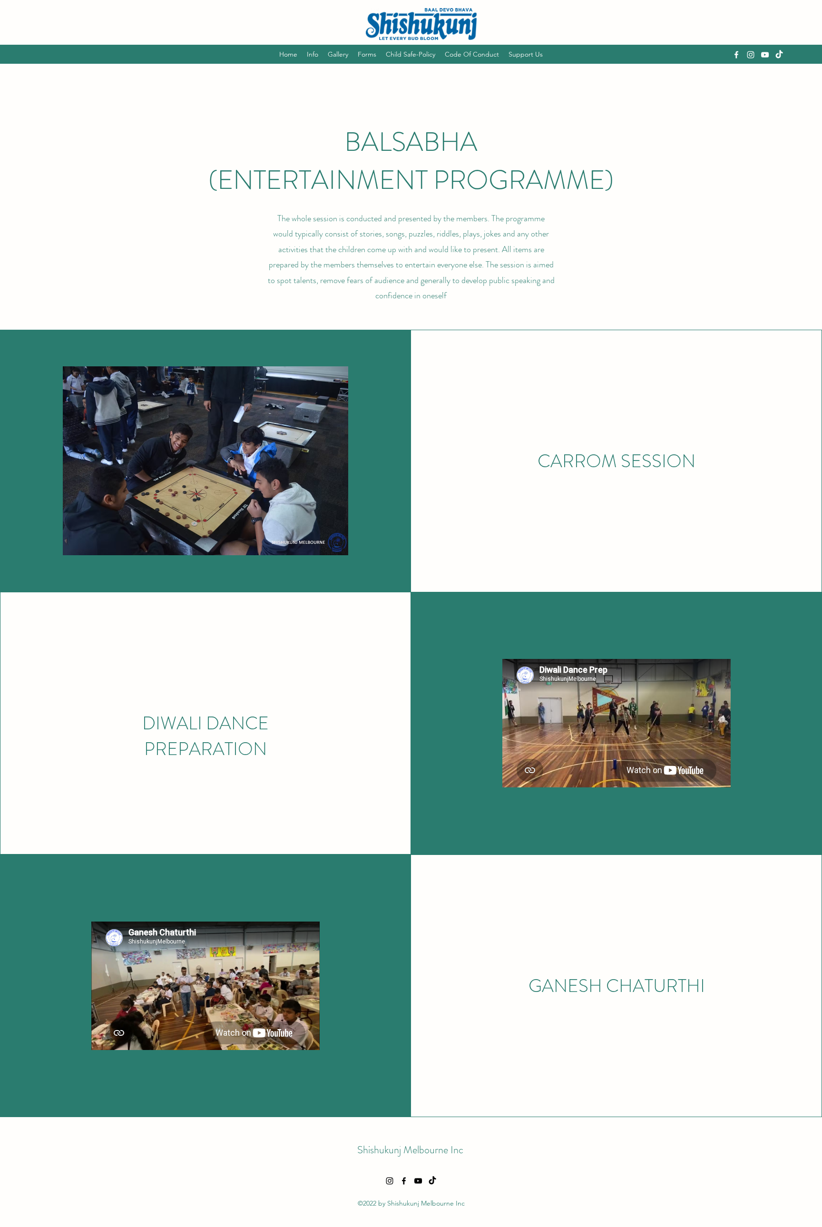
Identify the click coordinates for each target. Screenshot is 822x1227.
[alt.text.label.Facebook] (736, 54)
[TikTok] (779, 54)
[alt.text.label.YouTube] (765, 54)
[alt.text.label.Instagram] (750, 54)
